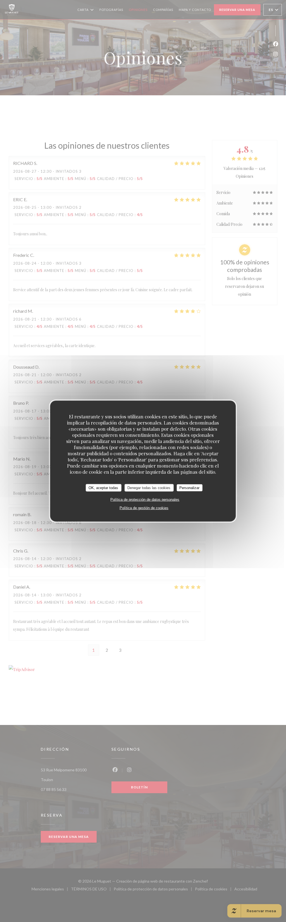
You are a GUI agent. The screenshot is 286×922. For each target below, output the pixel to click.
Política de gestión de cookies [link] (144, 508)
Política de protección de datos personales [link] (144, 499)
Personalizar (189, 487)
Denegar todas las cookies (148, 487)
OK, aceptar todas (103, 487)
